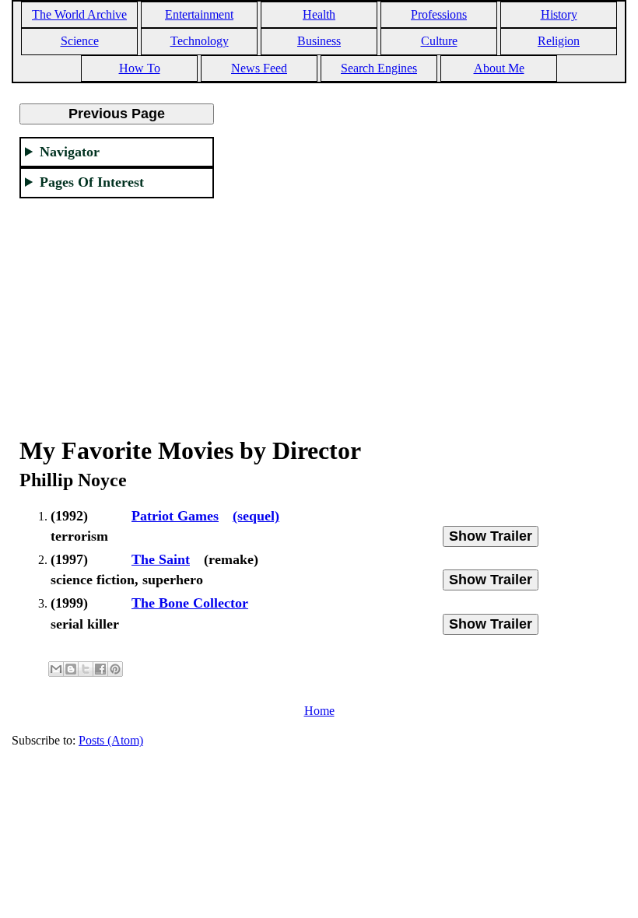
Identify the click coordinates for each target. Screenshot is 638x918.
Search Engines (379, 68)
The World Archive (79, 14)
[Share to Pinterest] (115, 669)
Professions (439, 14)
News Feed (259, 68)
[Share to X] (85, 669)
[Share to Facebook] (100, 669)
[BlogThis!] (71, 669)
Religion (559, 40)
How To (139, 68)
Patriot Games (175, 516)
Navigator (70, 151)
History (559, 14)
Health (319, 14)
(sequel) (256, 516)
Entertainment (199, 14)
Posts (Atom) (111, 740)
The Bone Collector (189, 603)
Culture (439, 40)
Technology (199, 40)
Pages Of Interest (92, 182)
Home (319, 710)
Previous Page (116, 113)
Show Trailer (490, 536)
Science (80, 40)
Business (319, 40)
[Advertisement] (116, 308)
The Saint (160, 559)
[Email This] (56, 669)
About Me (499, 68)
